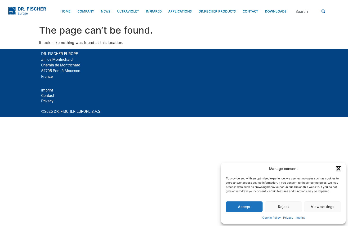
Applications (180, 11)
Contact (250, 11)
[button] (338, 168)
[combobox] (305, 11)
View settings (322, 206)
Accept (244, 206)
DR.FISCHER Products (217, 11)
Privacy (288, 217)
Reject (283, 206)
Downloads (275, 11)
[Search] (323, 11)
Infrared (154, 11)
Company (85, 11)
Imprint (300, 217)
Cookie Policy (271, 217)
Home (65, 11)
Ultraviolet (128, 11)
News (105, 11)
